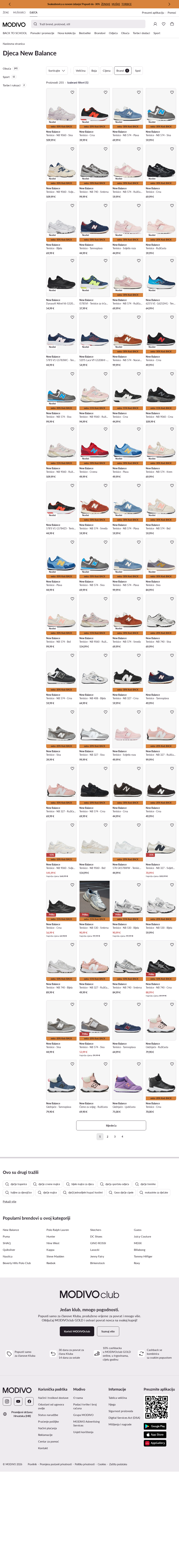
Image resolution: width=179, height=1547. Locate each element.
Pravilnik (32, 1464)
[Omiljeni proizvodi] (163, 24)
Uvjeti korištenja (89, 1432)
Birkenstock (97, 1263)
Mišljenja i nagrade (120, 1424)
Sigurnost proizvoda (121, 1411)
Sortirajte (54, 70)
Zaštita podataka (118, 1464)
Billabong (139, 1249)
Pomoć (172, 12)
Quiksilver (9, 1249)
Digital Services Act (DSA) (124, 1417)
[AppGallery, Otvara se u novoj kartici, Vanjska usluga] (155, 1443)
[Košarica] (172, 24)
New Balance (11, 1229)
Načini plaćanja (47, 1428)
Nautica (7, 1256)
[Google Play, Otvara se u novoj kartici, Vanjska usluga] (155, 1426)
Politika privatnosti (85, 1464)
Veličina (80, 70)
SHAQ (7, 1243)
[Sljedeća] (169, 4)
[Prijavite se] (155, 24)
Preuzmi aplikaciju (155, 13)
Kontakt (43, 1448)
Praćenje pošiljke (48, 1421)
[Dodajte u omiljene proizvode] (72, 92)
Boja (94, 70)
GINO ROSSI (98, 1243)
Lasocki (94, 1249)
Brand (122, 70)
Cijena (106, 70)
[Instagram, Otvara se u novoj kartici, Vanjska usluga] (7, 1401)
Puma (6, 1236)
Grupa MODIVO (89, 1414)
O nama (78, 1397)
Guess (137, 1229)
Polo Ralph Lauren (57, 1229)
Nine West (52, 1243)
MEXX (138, 1243)
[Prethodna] (10, 4)
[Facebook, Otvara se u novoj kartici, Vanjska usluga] (29, 1401)
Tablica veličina (118, 1397)
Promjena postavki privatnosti (56, 1464)
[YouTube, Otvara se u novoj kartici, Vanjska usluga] (18, 1401)
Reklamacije (45, 1434)
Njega (112, 1404)
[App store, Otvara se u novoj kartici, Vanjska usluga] (155, 1434)
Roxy (137, 1263)
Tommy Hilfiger (143, 1256)
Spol (138, 70)
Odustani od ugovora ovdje (51, 1406)
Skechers (95, 1229)
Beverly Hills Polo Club (17, 1263)
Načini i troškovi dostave (53, 1397)
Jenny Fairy (97, 1256)
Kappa (50, 1249)
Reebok (50, 1263)
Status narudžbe (48, 1414)
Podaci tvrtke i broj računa (85, 1406)
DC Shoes (96, 1236)
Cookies (102, 1464)
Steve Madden (55, 1256)
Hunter (50, 1236)
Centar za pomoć (48, 1441)
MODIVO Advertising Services (89, 1423)
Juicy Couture (142, 1236)
